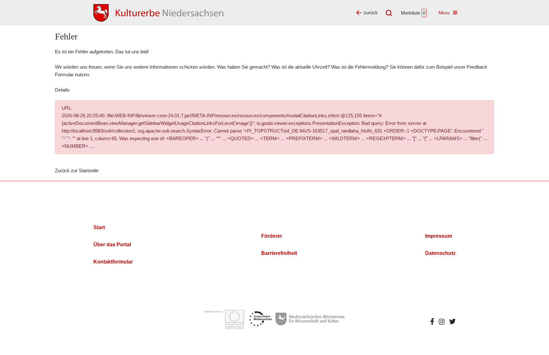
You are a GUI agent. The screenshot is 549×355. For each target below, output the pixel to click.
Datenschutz (440, 253)
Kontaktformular (113, 261)
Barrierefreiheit (279, 253)
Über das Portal (112, 244)
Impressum (438, 236)
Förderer (271, 236)
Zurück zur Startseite (76, 170)
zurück (370, 12)
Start (99, 227)
